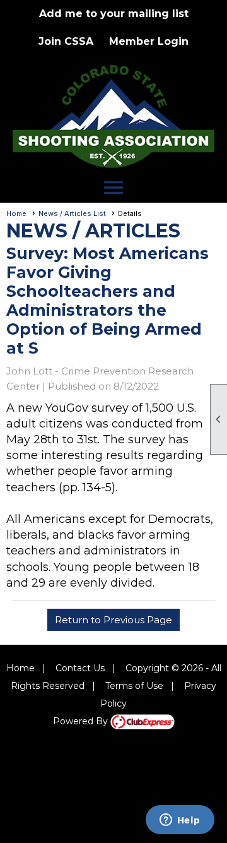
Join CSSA (65, 41)
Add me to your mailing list (114, 14)
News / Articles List (72, 213)
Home (16, 213)
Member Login (149, 41)
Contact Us (80, 668)
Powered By (81, 721)
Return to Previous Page (113, 620)
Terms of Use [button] (134, 685)
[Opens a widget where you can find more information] (179, 821)
